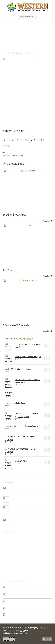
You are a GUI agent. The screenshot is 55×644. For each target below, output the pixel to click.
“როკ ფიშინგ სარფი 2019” (21, 497)
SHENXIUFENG (21, 461)
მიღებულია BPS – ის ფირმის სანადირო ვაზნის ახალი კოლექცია (29, 488)
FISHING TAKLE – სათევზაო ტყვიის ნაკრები (26, 415)
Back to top (47, 639)
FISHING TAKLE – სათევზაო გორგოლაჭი (23, 426)
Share (5, 152)
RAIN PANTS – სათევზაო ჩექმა (28, 357)
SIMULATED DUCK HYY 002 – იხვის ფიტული (27, 381)
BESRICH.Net (22, 633)
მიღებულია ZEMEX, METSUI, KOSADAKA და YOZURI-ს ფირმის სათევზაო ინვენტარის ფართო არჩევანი (30, 508)
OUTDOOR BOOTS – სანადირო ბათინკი (28, 346)
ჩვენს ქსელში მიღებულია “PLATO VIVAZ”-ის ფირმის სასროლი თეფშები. (29, 520)
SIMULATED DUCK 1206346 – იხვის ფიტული (20, 438)
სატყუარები (18, 155)
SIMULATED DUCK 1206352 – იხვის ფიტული (20, 450)
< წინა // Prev (9, 53)
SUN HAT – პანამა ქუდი (15, 403)
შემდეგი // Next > (25, 53)
